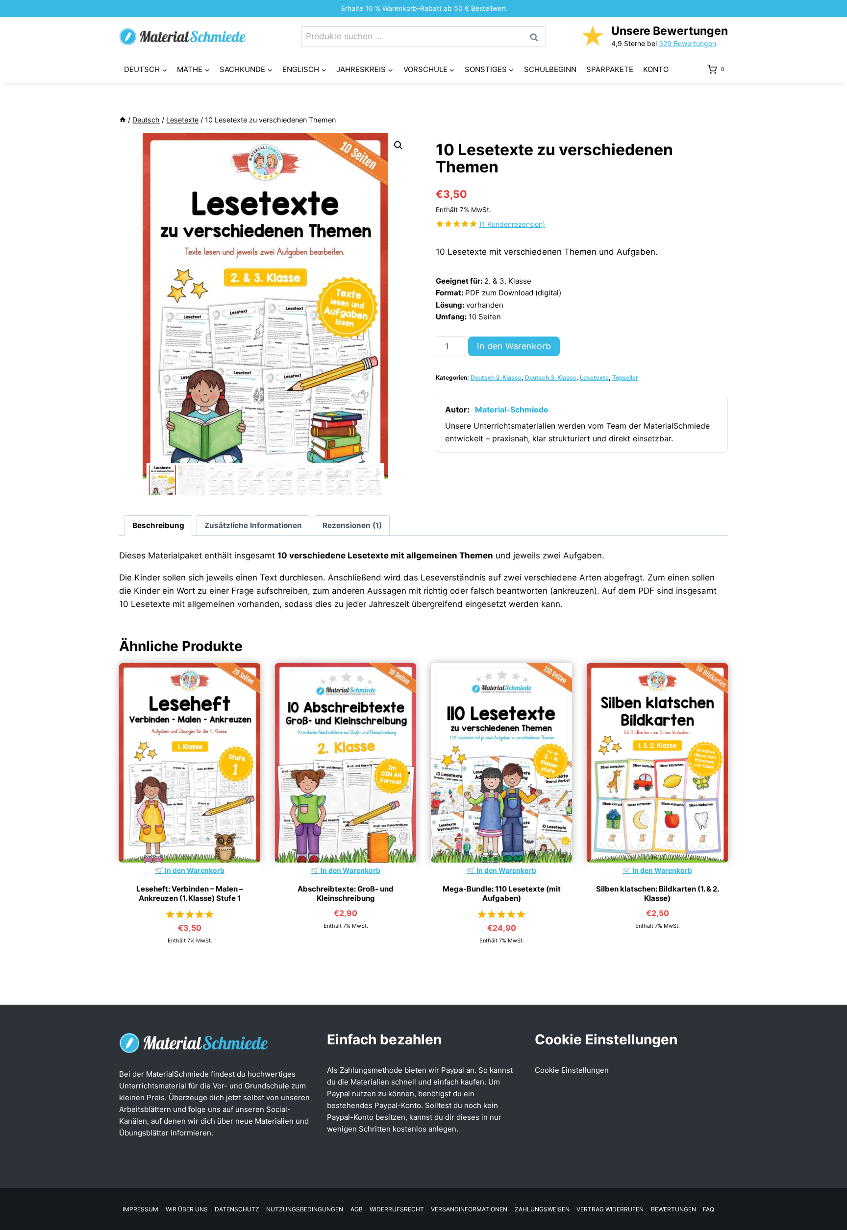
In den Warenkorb (514, 346)
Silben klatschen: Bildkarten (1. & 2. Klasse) (657, 893)
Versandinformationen (469, 1209)
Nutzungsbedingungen (304, 1209)
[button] (398, 145)
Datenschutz (237, 1209)
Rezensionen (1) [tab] (352, 525)
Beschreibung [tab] (158, 525)
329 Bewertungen (687, 43)
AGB (356, 1209)
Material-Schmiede (511, 409)
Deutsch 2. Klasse (496, 377)
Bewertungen (673, 1209)
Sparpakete (609, 69)
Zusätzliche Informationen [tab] (253, 525)
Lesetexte (594, 377)
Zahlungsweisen (542, 1209)
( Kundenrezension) (512, 224)
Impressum (140, 1209)
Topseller (625, 377)
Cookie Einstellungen (572, 1070)
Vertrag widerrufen (610, 1209)
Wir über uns (187, 1209)
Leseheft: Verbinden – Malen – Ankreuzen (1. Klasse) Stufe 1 (189, 893)
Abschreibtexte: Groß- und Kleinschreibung (346, 893)
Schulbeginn (550, 69)
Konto (656, 69)
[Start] (122, 120)
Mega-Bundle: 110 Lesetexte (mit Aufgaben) (502, 893)
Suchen (536, 37)
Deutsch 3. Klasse (550, 377)
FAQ (708, 1209)
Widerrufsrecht (397, 1209)
